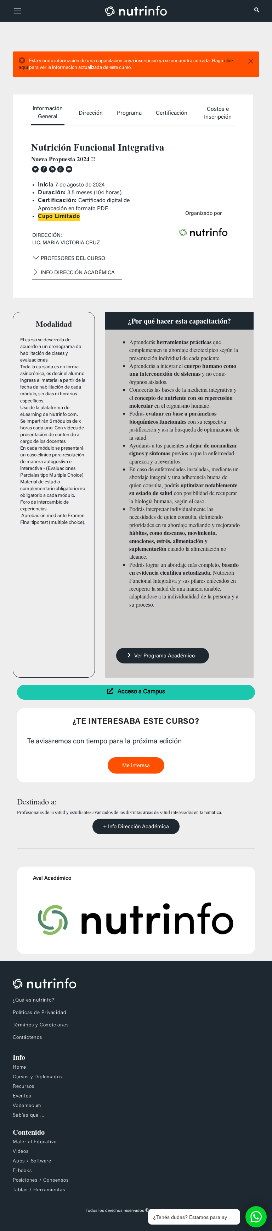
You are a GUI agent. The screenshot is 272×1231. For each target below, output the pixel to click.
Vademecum (27, 1105)
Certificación (171, 113)
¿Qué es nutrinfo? (34, 1000)
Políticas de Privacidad (39, 1012)
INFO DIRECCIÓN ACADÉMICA (78, 273)
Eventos (22, 1096)
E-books (22, 1170)
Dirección (91, 113)
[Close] (251, 61)
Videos (21, 1151)
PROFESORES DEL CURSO (73, 258)
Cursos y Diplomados (37, 1077)
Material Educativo (34, 1142)
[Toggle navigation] (16, 11)
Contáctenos (27, 1037)
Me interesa (136, 766)
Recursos (23, 1086)
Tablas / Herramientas (39, 1190)
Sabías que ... (28, 1115)
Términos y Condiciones (41, 1025)
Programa (129, 113)
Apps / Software (32, 1161)
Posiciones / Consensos (41, 1180)
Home (19, 1067)
